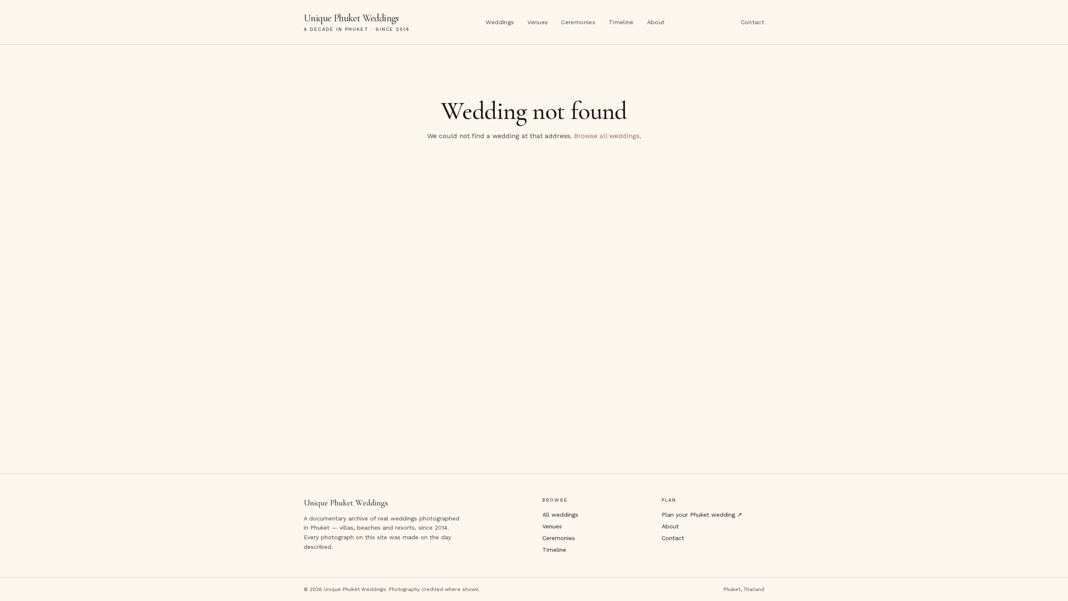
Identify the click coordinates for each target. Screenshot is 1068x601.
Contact (752, 22)
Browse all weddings (607, 136)
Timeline (621, 22)
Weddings (500, 22)
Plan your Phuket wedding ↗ (702, 514)
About (656, 22)
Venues (537, 22)
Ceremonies (578, 22)
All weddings (560, 514)
